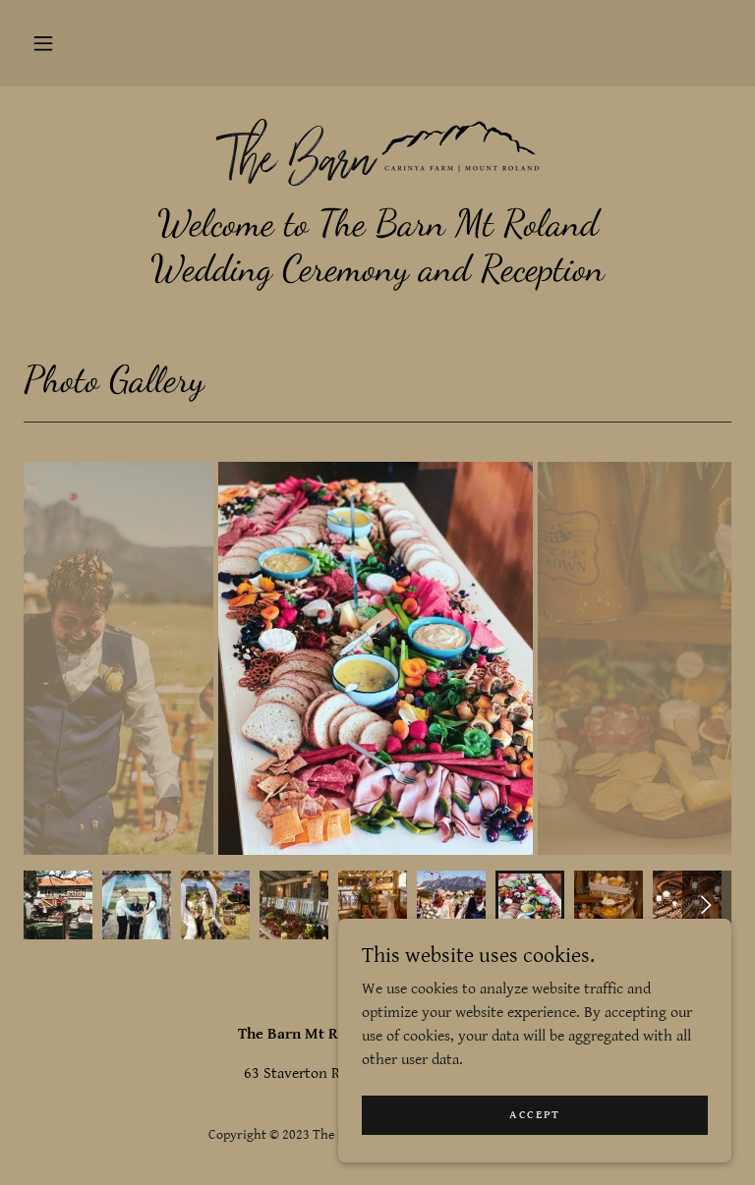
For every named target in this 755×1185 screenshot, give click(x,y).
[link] (377, 149)
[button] (43, 43)
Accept (534, 1114)
